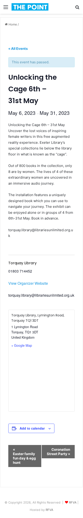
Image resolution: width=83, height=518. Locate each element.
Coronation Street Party (58, 451)
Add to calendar (32, 428)
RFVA (73, 502)
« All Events (18, 48)
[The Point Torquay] (30, 7)
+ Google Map (21, 345)
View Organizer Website (28, 283)
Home (12, 24)
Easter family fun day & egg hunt (24, 456)
